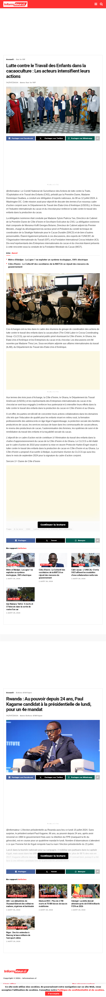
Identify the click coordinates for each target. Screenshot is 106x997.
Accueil (10, 59)
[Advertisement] (53, 31)
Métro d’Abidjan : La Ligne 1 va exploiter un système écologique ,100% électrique (48, 259)
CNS (28, 529)
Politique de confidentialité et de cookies (80, 990)
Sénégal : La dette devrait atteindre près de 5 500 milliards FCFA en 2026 (85, 903)
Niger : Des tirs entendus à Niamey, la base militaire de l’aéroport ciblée (18, 935)
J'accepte (53, 993)
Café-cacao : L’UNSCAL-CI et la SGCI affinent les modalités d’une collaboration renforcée (85, 572)
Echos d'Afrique (24, 693)
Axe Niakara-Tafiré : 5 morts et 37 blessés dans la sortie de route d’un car (19, 606)
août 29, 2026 (79, 579)
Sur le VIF (20, 59)
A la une (18, 529)
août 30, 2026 (13, 579)
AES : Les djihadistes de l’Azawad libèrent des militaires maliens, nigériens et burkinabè (20, 903)
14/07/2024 (12, 82)
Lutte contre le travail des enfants (53, 529)
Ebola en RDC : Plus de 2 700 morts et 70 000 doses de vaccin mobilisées (53, 903)
